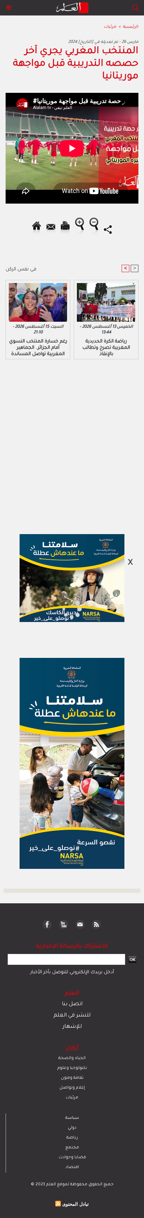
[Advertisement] (59, 608)
